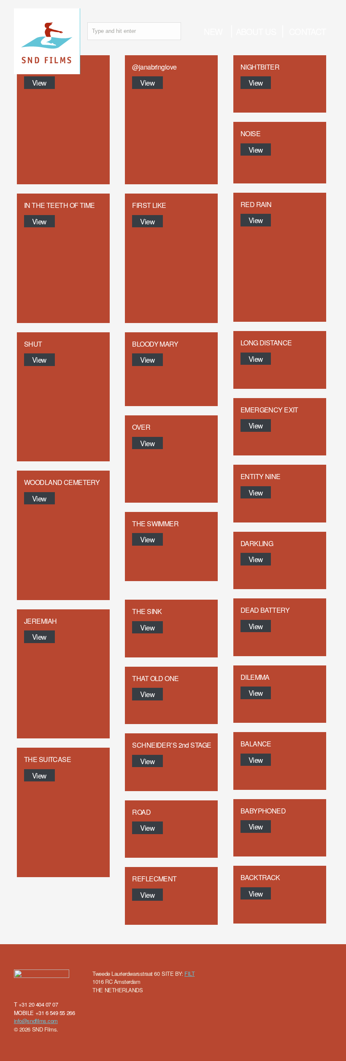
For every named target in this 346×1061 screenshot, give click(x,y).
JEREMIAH (40, 621)
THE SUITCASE (47, 759)
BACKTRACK (260, 877)
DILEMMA (255, 677)
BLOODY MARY (155, 344)
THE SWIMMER (155, 523)
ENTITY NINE (261, 476)
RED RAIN (256, 204)
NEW (213, 31)
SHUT (33, 344)
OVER (141, 427)
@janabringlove (154, 67)
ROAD (141, 812)
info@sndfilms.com (36, 1021)
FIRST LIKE (149, 205)
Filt (189, 973)
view (39, 82)
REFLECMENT (154, 878)
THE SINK (147, 611)
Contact (307, 31)
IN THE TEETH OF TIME (59, 205)
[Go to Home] (47, 69)
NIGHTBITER (260, 67)
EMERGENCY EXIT (269, 410)
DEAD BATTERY (265, 610)
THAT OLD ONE (155, 678)
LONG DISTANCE (266, 342)
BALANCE (256, 744)
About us (256, 31)
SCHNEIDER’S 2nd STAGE (171, 745)
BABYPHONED (263, 811)
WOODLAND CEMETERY (62, 482)
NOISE (250, 133)
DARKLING (257, 543)
